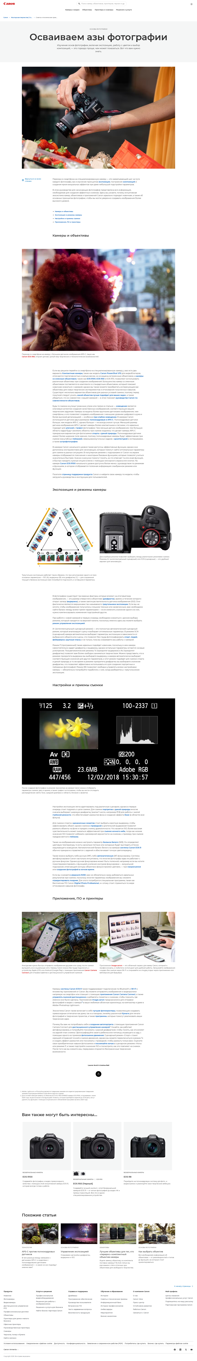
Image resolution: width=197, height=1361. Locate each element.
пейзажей (77, 439)
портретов (108, 809)
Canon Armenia (10, 1349)
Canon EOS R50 (28, 357)
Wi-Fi (133, 989)
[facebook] (175, 1350)
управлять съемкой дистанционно (69, 997)
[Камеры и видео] (80, 10)
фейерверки (59, 640)
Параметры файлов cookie (177, 1343)
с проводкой (95, 826)
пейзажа (74, 837)
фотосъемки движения (92, 1035)
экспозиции (104, 182)
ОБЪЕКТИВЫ (104, 1247)
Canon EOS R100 (68, 463)
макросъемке (134, 867)
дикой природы (109, 433)
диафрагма (108, 599)
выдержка (72, 601)
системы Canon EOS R (130, 848)
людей (134, 637)
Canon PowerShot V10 (110, 373)
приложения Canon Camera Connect (117, 994)
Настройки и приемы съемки (67, 218)
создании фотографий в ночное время (75, 869)
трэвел (79, 428)
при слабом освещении (105, 417)
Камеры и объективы (64, 211)
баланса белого (110, 842)
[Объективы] (93, 10)
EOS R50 (100, 379)
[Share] (98, 1074)
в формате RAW (78, 875)
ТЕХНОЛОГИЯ (27, 1247)
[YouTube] (191, 1350)
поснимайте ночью (104, 1043)
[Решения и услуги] (133, 10)
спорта (95, 433)
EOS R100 (91, 379)
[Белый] (83, 1173)
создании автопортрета (101, 1024)
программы (101, 1016)
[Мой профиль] (191, 4)
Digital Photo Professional (86, 883)
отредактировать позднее (65, 880)
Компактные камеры (72, 373)
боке (127, 815)
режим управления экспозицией (69, 623)
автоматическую (105, 856)
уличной (70, 428)
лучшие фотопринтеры (104, 1011)
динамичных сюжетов (84, 823)
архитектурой (121, 439)
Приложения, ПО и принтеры (67, 222)
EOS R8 (127, 1177)
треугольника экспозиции (115, 604)
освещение (121, 406)
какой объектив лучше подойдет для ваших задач (101, 395)
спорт (127, 637)
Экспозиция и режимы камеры (68, 215)
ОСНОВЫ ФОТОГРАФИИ (98, 29)
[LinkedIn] (180, 1350)
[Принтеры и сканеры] (114, 10)
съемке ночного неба (114, 831)
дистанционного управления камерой (91, 1027)
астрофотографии (69, 442)
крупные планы (73, 640)
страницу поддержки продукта (77, 474)
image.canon (116, 966)
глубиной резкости (62, 815)
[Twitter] (186, 1350)
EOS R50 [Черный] (83, 1183)
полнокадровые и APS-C (101, 420)
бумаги (125, 1013)
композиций (129, 182)
